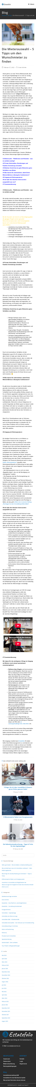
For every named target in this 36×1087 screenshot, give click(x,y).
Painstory (4, 932)
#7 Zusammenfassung (9, 184)
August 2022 (5, 981)
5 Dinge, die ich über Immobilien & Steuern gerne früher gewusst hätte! (18, 788)
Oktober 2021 (5, 1014)
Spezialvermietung (6, 939)
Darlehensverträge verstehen (9, 896)
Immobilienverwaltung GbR (11, 1075)
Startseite (4, 15)
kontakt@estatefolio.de (13, 1046)
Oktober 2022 (5, 978)
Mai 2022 (4, 991)
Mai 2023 (4, 955)
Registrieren (23, 1063)
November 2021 (6, 1011)
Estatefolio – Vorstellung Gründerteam (12, 906)
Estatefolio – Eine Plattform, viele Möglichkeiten (14, 903)
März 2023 (4, 962)
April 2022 (4, 995)
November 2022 (6, 975)
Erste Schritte (22, 67)
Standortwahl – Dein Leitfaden (10, 942)
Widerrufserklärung (9, 1063)
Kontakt (22, 1059)
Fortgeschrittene (6, 909)
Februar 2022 (5, 1001)
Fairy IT (26, 1085)
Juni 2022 (4, 988)
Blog (10, 15)
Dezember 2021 (6, 1008)
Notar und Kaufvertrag (8, 929)
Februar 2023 (5, 965)
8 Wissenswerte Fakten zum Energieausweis (18, 817)
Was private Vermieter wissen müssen (14, 1080)
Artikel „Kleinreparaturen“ (10, 462)
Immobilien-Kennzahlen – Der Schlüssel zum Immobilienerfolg (18, 922)
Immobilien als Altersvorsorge (9, 916)
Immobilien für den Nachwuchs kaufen (14, 1077)
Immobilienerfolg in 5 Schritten (10, 926)
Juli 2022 (4, 985)
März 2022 (4, 998)
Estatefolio (22, 741)
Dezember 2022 (6, 972)
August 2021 (5, 1021)
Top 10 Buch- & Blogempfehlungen (11, 946)
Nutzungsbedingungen (9, 1066)
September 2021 (6, 1018)
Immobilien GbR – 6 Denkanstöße (10, 919)
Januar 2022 (5, 1005)
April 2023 (4, 958)
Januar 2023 (5, 968)
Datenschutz (7, 1061)
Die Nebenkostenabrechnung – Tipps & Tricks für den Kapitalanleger (18, 845)
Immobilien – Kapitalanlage (9, 913)
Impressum (6, 1059)
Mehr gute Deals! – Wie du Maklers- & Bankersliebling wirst (17, 865)
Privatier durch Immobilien (9, 936)
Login (21, 1061)
